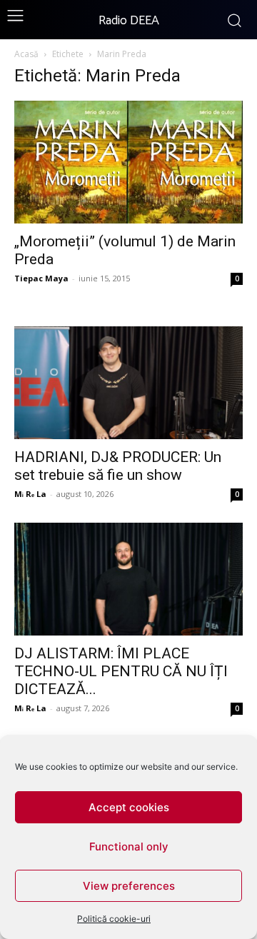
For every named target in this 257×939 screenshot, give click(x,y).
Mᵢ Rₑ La (30, 493)
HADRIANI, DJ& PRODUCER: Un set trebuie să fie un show (117, 465)
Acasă (26, 54)
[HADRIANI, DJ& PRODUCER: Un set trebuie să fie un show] (128, 382)
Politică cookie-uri (114, 918)
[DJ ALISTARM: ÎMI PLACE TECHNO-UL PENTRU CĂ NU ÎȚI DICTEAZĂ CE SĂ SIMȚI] (128, 579)
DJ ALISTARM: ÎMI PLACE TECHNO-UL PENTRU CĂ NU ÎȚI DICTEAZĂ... (121, 671)
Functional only (128, 846)
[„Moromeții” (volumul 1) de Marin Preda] (128, 162)
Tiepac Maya (41, 278)
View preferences (129, 886)
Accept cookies (129, 807)
